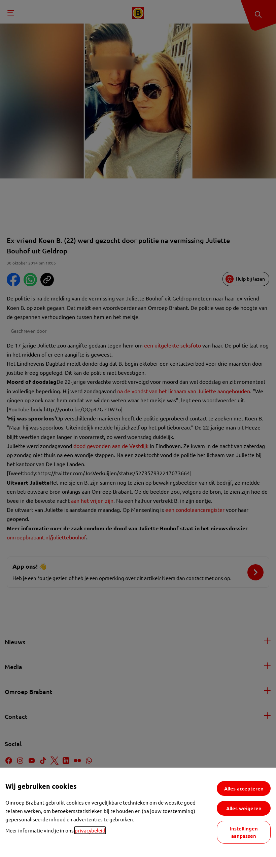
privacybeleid (90, 830)
